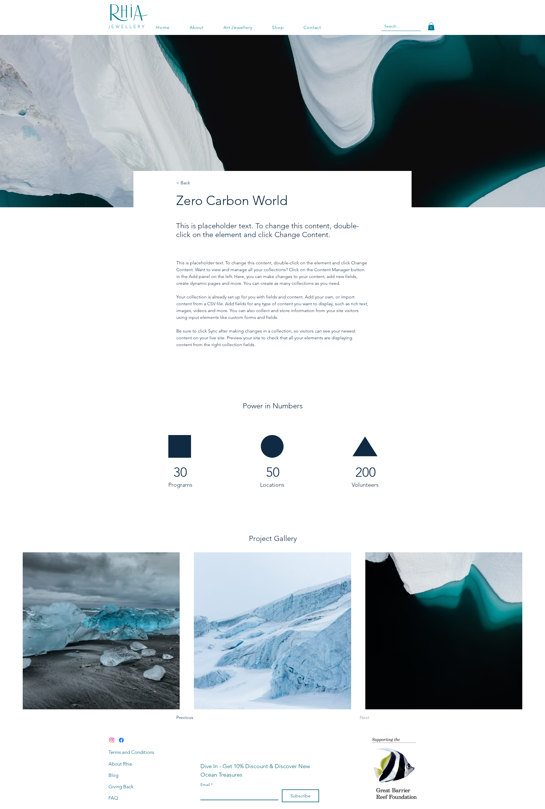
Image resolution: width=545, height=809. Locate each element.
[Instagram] (111, 740)
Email (206, 784)
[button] (431, 26)
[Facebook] (121, 740)
